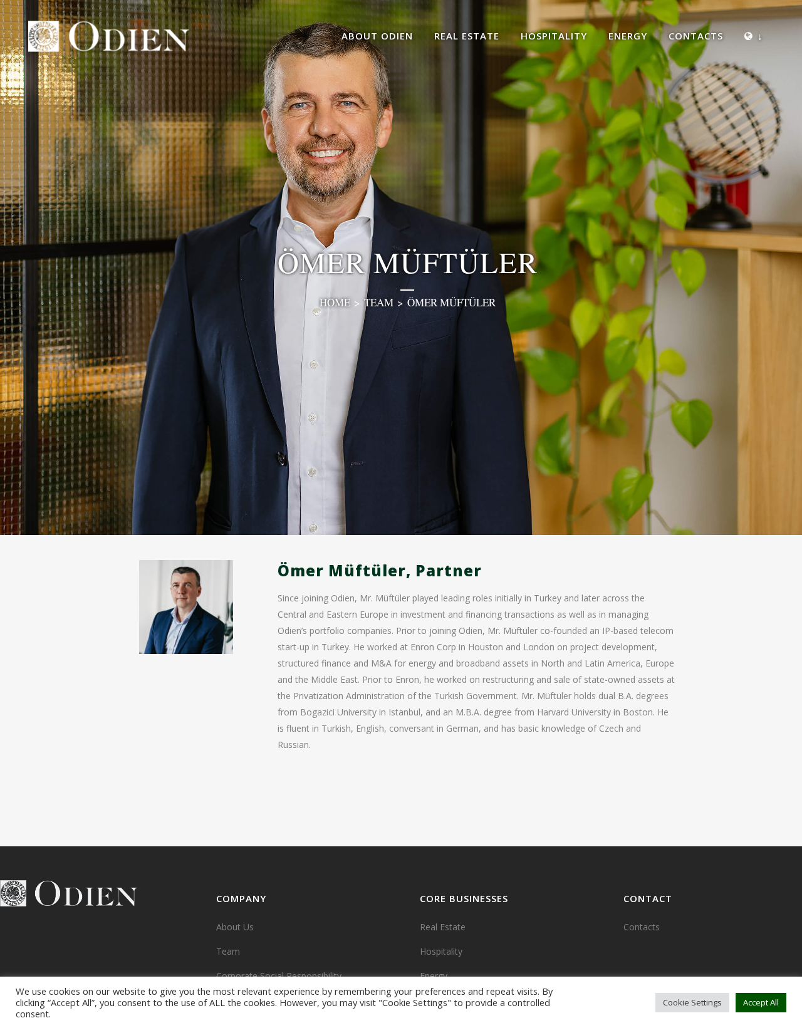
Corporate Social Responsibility (278, 976)
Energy (433, 976)
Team (378, 302)
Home (335, 302)
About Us (235, 927)
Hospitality (441, 951)
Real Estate (443, 927)
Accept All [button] (761, 1002)
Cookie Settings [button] (692, 1002)
